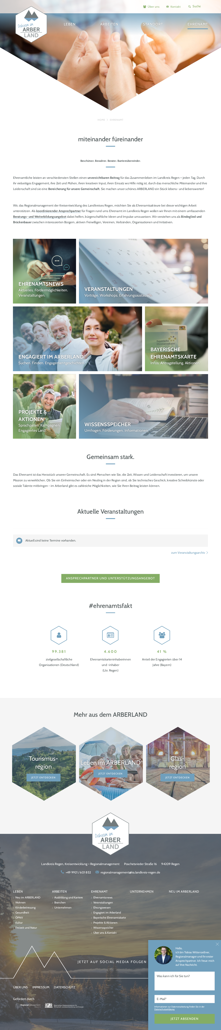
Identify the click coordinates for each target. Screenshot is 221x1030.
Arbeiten (109, 24)
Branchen (60, 902)
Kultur (18, 922)
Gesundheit (22, 912)
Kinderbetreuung (25, 907)
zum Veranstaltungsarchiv (188, 553)
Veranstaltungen (103, 902)
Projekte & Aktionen (105, 922)
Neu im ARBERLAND (27, 897)
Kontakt (176, 6)
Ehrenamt (198, 24)
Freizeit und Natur (26, 927)
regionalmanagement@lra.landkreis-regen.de (130, 872)
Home (101, 119)
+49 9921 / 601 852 (78, 872)
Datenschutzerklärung (164, 1009)
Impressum (41, 987)
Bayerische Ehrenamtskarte (109, 917)
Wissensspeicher (103, 927)
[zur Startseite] (31, 42)
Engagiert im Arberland (107, 912)
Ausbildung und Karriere (68, 897)
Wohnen (20, 902)
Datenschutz (64, 987)
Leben (70, 24)
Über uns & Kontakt (104, 932)
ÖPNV (19, 917)
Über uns (154, 6)
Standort (153, 24)
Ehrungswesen (102, 907)
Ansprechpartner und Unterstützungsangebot (110, 578)
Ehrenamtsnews (102, 897)
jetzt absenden (185, 1019)
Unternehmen (63, 907)
